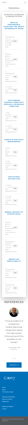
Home (4, 387)
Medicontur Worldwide (8, 397)
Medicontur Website (7, 406)
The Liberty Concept (7, 392)
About (3, 389)
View (15, 41)
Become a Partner (7, 399)
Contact (4, 409)
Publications (5, 401)
